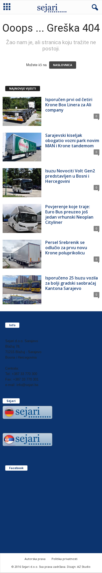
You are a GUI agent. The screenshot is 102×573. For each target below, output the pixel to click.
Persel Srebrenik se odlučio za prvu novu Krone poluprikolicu (66, 247)
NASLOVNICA (62, 65)
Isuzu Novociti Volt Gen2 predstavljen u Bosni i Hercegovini (70, 176)
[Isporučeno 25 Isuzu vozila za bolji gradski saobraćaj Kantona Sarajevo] (22, 289)
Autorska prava (35, 559)
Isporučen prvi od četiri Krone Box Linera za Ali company (68, 105)
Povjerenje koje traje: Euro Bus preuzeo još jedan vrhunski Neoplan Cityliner (69, 214)
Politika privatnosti (64, 559)
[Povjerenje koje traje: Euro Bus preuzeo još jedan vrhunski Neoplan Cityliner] (22, 218)
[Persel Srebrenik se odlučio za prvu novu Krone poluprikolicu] (22, 254)
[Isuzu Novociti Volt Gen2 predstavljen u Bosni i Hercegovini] (22, 182)
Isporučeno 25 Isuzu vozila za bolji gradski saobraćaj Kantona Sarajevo (71, 283)
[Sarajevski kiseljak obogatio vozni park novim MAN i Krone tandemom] (22, 147)
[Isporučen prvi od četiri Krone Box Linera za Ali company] (22, 111)
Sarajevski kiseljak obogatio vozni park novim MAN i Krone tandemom (72, 140)
